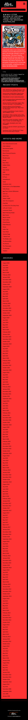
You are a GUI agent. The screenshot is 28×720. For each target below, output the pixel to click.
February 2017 (6, 527)
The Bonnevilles (7, 241)
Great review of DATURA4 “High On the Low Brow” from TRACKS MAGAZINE (13, 94)
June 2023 (5, 351)
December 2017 (7, 503)
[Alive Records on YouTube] (12, 706)
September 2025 (7, 286)
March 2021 (6, 410)
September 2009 (7, 691)
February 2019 (6, 470)
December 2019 (7, 446)
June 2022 (5, 377)
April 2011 (5, 670)
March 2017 (6, 524)
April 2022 (5, 382)
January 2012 (6, 660)
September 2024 (7, 315)
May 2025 (5, 296)
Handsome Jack (7, 184)
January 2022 (6, 389)
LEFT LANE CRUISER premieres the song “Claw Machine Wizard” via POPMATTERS (13, 81)
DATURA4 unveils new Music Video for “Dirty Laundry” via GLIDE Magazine (13, 120)
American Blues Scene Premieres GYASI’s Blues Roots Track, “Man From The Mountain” (13, 108)
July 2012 (5, 648)
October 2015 (6, 565)
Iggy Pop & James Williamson (11, 191)
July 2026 (5, 265)
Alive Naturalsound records (10, 143)
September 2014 (7, 596)
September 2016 (7, 539)
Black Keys (6, 155)
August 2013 (6, 624)
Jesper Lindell (6, 198)
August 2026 (6, 263)
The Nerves (6, 243)
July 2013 (5, 627)
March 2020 (6, 439)
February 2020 (6, 441)
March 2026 (6, 272)
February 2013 (6, 636)
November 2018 (7, 477)
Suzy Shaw (6, 231)
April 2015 (5, 579)
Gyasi (4, 181)
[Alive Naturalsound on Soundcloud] (15, 706)
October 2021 (6, 396)
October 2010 (6, 679)
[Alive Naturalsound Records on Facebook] (15, 703)
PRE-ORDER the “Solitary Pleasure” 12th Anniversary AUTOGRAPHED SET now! (14, 90)
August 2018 (6, 484)
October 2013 (6, 622)
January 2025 (6, 305)
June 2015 (5, 574)
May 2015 (5, 577)
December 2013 (7, 617)
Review (6, 75)
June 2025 (5, 294)
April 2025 (5, 298)
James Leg (6, 196)
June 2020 (5, 432)
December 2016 (7, 532)
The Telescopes (7, 246)
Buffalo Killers (6, 165)
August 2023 (6, 346)
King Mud (5, 203)
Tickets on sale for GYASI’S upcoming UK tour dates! (14, 127)
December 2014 (7, 589)
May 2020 (5, 434)
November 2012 (7, 641)
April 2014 (5, 608)
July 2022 (5, 375)
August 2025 (6, 289)
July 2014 (5, 601)
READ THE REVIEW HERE (9, 66)
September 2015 (7, 567)
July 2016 (5, 543)
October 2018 (6, 479)
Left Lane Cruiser (7, 208)
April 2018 (5, 494)
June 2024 (5, 322)
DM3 (4, 172)
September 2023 (7, 344)
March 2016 (6, 553)
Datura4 (20, 74)
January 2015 (6, 586)
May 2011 (5, 667)
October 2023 (6, 341)
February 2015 (6, 584)
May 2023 (5, 353)
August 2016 (6, 541)
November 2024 (7, 310)
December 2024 (7, 308)
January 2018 (6, 501)
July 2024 (5, 320)
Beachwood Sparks (8, 148)
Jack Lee (5, 193)
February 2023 (6, 360)
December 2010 (7, 674)
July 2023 (5, 348)
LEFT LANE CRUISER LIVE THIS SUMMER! (12, 124)
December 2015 (7, 560)
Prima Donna (6, 222)
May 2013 (5, 629)
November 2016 (7, 534)
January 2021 (6, 415)
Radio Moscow (7, 224)
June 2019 (5, 460)
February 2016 (6, 555)
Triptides (5, 250)
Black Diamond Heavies (9, 153)
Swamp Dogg (6, 234)
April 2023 (5, 355)
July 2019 (5, 458)
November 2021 (7, 394)
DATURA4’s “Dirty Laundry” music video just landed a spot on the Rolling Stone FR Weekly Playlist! (14, 116)
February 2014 (6, 612)
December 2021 (7, 391)
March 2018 (6, 496)
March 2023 (6, 358)
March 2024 (6, 329)
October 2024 (6, 313)
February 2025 (6, 303)
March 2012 (6, 658)
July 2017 (5, 515)
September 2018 (7, 482)
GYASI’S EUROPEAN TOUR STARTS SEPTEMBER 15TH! (13, 112)
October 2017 (6, 508)
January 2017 (6, 529)
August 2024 (6, 317)
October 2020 (6, 422)
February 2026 (6, 275)
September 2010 (7, 682)
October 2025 (6, 284)
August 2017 (6, 513)
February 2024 (6, 332)
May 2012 (5, 653)
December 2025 (7, 279)
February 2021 (6, 413)
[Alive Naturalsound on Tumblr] (18, 703)
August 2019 (6, 455)
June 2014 (5, 603)
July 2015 (5, 572)
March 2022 (6, 384)
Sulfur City (5, 229)
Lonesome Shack (7, 210)
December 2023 (7, 336)
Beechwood (6, 150)
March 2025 (6, 301)
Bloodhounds (6, 158)
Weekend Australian (13, 75)
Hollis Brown (6, 189)
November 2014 (7, 591)
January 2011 (6, 672)
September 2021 (7, 398)
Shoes (4, 227)
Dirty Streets (6, 170)
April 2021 (5, 408)
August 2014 (6, 598)
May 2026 (5, 270)
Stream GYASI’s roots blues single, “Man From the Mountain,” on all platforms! (13, 103)
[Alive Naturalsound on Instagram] (12, 703)
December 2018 (7, 474)
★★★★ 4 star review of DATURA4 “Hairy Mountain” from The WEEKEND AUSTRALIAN (13, 18)
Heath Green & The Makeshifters (11, 186)
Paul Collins (6, 220)
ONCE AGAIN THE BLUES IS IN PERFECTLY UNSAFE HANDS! (10, 78)
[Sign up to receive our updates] (9, 703)
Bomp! (4, 160)
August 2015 (6, 570)
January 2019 (6, 472)
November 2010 (7, 677)
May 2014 (5, 605)
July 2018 (5, 486)
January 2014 (6, 615)
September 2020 (7, 424)
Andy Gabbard (6, 146)
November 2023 (7, 339)
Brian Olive (6, 162)
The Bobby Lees (7, 239)
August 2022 (6, 372)
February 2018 (6, 498)
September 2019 (7, 453)
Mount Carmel (6, 217)
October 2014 (6, 593)
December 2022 (7, 365)
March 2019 (6, 467)
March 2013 (6, 634)
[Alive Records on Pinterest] (9, 706)
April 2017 (5, 522)
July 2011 (5, 665)
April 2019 (5, 465)
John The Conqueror (8, 200)
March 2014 (6, 610)
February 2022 (6, 386)
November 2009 (7, 689)
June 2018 (5, 489)
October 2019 (6, 451)
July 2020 (5, 429)
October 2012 (6, 643)
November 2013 (7, 620)
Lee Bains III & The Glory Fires (11, 205)
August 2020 (6, 427)
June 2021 (5, 405)
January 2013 (6, 639)
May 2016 (5, 548)
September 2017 (7, 510)
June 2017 (5, 517)
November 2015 (7, 563)
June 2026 (5, 267)
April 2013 (5, 632)
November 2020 (7, 420)
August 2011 (6, 662)
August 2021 (6, 401)
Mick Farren (6, 215)
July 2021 (5, 403)
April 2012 (5, 655)
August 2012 (6, 646)
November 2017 (7, 505)
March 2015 (6, 582)
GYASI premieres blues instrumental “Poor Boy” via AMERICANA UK (14, 100)
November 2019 (7, 448)
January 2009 (6, 696)
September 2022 (7, 370)
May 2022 (5, 379)
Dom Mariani (6, 174)
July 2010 (5, 686)
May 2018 (5, 491)
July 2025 (5, 291)
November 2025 (7, 282)
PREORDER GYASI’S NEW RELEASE (13, 97)
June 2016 (5, 546)
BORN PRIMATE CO (16, 716)
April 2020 (5, 436)
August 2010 (6, 684)
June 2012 (5, 651)
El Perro (5, 177)
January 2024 (6, 334)
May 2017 (5, 520)
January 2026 (6, 277)
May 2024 (5, 325)
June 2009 (5, 693)
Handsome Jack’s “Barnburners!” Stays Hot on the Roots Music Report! (13, 131)
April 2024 (5, 327)
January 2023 (6, 363)
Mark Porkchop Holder (9, 212)
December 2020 (7, 417)
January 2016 (6, 558)
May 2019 (5, 463)
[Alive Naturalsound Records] (8, 5)
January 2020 (6, 444)
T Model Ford (6, 236)
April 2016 (5, 551)
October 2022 (6, 367)
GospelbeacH (6, 179)
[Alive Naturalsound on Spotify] (18, 706)
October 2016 (6, 536)
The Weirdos (6, 248)
